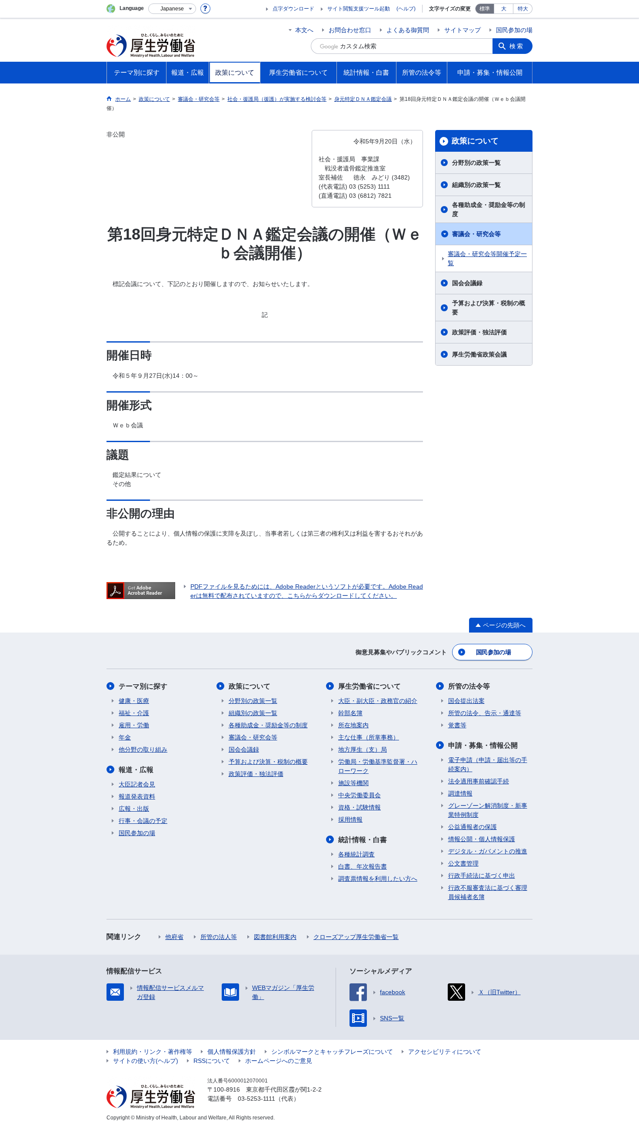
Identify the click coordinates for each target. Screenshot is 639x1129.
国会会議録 (467, 283)
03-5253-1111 (256, 1098)
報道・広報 (136, 769)
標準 (484, 9)
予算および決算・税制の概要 (488, 308)
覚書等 (457, 725)
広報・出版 (134, 808)
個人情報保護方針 (231, 1051)
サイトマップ (462, 30)
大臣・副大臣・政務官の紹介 (377, 700)
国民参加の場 (514, 30)
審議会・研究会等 (476, 233)
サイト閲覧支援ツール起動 (358, 9)
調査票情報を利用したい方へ (377, 878)
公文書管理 (463, 863)
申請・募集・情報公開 (483, 745)
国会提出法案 (466, 700)
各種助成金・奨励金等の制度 (488, 209)
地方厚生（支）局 (362, 749)
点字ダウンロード (293, 9)
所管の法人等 (218, 936)
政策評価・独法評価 (479, 332)
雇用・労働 (134, 725)
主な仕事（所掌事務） (368, 737)
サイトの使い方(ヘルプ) (145, 1060)
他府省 (174, 936)
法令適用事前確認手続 (478, 781)
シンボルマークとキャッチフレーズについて (332, 1051)
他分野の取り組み (143, 749)
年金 (125, 737)
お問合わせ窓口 (350, 30)
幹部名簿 (350, 712)
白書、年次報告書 (362, 866)
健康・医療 (134, 700)
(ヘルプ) (406, 9)
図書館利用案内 (275, 936)
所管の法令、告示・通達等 (484, 712)
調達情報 (460, 793)
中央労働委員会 (359, 795)
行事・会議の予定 (143, 820)
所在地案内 (353, 725)
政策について (475, 141)
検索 (516, 46)
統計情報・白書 (362, 839)
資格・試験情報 (359, 807)
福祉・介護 (134, 712)
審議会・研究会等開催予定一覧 (487, 258)
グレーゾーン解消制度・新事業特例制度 (487, 810)
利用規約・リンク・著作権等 (152, 1051)
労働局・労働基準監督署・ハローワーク (377, 766)
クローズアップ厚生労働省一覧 (356, 936)
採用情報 (350, 819)
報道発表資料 (137, 796)
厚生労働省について (369, 686)
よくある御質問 (407, 30)
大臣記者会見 (137, 784)
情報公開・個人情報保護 (481, 839)
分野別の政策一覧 (476, 162)
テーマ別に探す (143, 686)
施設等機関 (353, 782)
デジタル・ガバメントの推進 (487, 851)
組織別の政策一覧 (476, 184)
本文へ (304, 30)
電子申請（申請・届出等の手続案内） (487, 764)
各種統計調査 (356, 854)
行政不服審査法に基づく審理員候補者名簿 (487, 892)
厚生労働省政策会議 (479, 354)
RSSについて (211, 1060)
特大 (523, 9)
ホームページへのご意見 (278, 1060)
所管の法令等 (469, 686)
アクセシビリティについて (444, 1051)
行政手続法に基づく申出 (481, 875)
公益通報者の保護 (472, 826)
